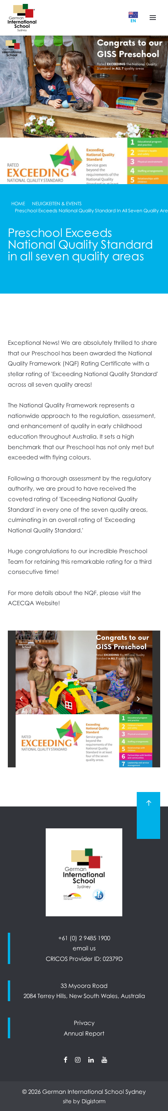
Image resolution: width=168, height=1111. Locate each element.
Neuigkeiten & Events (57, 203)
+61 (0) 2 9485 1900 (84, 937)
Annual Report (84, 1033)
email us (84, 948)
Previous (27, 698)
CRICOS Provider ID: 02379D (84, 958)
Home (18, 203)
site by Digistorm (84, 1101)
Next (144, 698)
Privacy (84, 1022)
